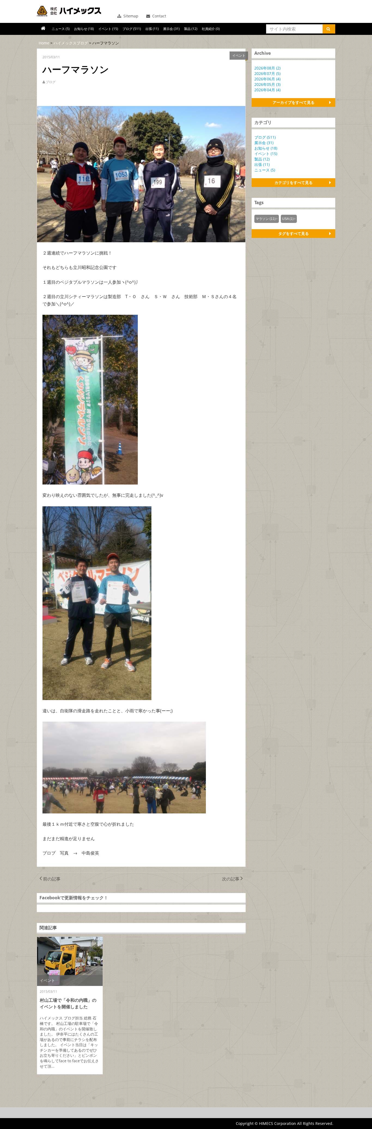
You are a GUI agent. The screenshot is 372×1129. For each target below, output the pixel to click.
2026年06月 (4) (267, 78)
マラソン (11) (266, 219)
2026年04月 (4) (267, 89)
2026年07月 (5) (267, 73)
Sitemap (130, 16)
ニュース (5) (61, 28)
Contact (158, 16)
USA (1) (288, 219)
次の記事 (231, 879)
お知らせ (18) (84, 28)
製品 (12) (190, 28)
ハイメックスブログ (71, 43)
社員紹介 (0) (211, 28)
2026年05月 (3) (267, 84)
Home (44, 43)
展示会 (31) (171, 28)
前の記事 (51, 879)
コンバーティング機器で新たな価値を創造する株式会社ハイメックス (69, 11)
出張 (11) (152, 28)
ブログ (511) (132, 28)
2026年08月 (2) (267, 68)
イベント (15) (108, 28)
